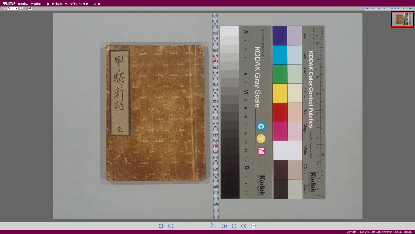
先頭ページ (371, 8)
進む (395, 8)
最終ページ (407, 8)
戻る (383, 8)
